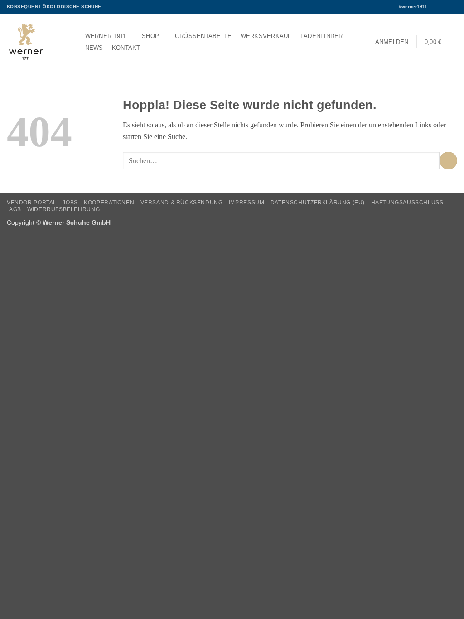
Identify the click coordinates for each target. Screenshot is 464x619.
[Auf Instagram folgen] (444, 7)
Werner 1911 (105, 36)
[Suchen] (152, 48)
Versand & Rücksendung (181, 202)
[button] (392, 42)
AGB (15, 209)
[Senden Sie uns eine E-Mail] (452, 7)
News (94, 47)
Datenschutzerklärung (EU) (318, 202)
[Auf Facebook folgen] (435, 7)
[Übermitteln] (448, 160)
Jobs (70, 202)
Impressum (247, 202)
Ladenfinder (321, 36)
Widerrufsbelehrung (63, 209)
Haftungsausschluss (407, 202)
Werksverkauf (266, 36)
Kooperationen (109, 202)
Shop (150, 36)
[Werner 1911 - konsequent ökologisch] (37, 42)
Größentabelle (203, 36)
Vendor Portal (32, 202)
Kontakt (126, 47)
